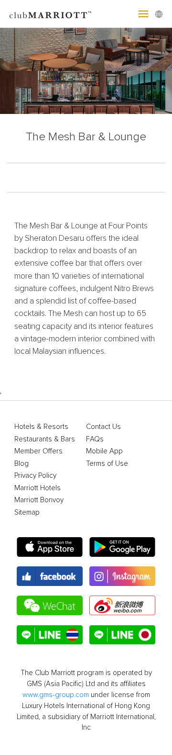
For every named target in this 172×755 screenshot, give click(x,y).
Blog (21, 463)
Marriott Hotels (37, 488)
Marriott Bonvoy (39, 500)
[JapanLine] (122, 635)
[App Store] (50, 547)
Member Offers (38, 451)
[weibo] (122, 605)
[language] (158, 14)
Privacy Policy (35, 475)
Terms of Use (107, 463)
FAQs (95, 439)
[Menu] (143, 14)
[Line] (50, 635)
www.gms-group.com (55, 695)
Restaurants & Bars (44, 439)
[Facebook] (50, 576)
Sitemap (27, 512)
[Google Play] (122, 547)
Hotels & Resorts (41, 426)
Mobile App (104, 451)
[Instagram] (122, 576)
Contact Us (103, 426)
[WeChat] (50, 605)
